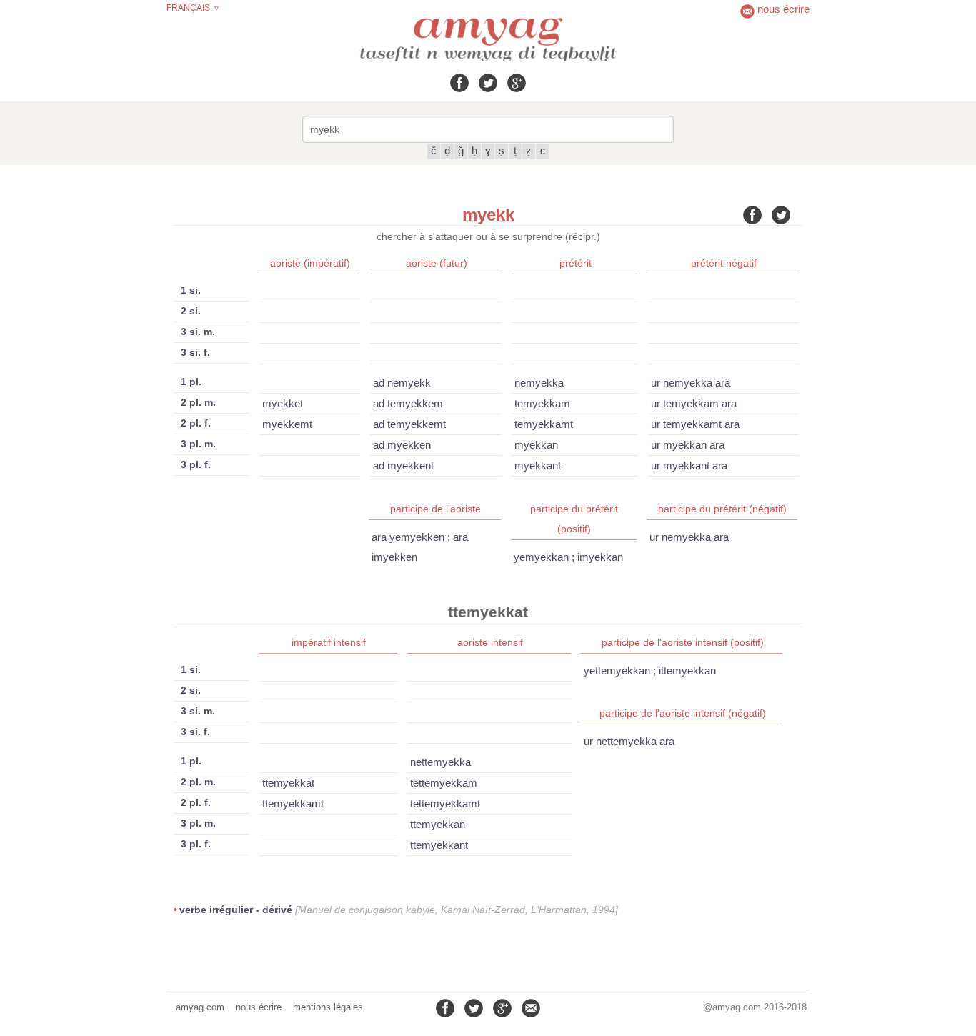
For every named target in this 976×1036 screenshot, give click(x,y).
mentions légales (328, 1007)
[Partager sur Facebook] (459, 82)
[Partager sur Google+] (516, 82)
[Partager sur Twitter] (488, 82)
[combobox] (488, 129)
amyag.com (200, 1007)
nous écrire (259, 1007)
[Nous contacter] (530, 1008)
